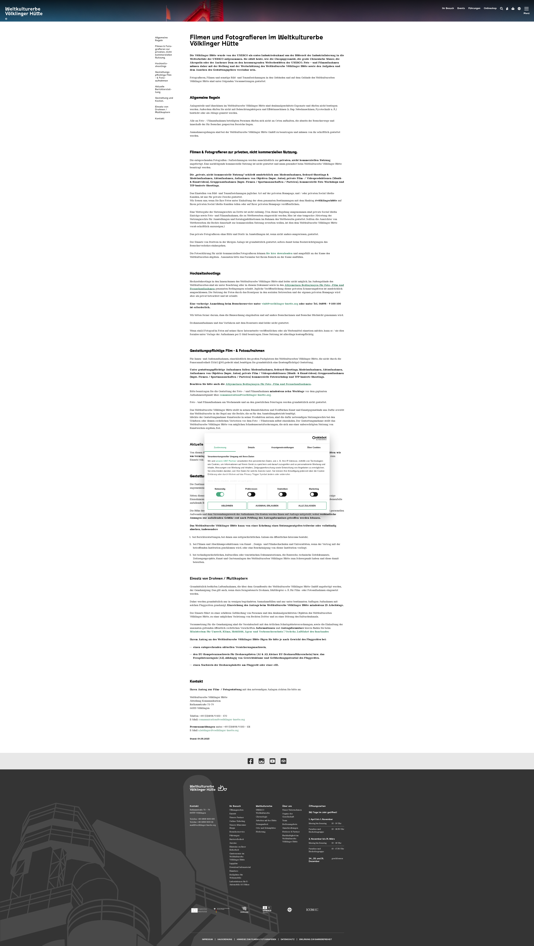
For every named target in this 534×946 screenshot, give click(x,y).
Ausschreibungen (290, 828)
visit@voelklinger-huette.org (280, 303)
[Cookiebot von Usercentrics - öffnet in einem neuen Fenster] (314, 438)
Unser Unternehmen (292, 810)
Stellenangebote (289, 824)
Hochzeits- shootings (161, 65)
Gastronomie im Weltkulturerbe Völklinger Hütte (237, 857)
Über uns (287, 806)
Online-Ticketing (237, 821)
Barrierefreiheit (236, 839)
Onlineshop (490, 8)
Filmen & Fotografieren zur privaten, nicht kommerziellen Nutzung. (163, 52)
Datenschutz (288, 939)
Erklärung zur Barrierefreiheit (315, 939)
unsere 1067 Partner (226, 461)
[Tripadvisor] (283, 761)
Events (461, 8)
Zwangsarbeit (262, 824)
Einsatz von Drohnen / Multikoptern (162, 109)
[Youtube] (272, 761)
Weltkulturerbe (264, 806)
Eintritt (232, 814)
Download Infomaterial (240, 867)
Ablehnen (227, 505)
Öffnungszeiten (236, 810)
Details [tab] (251, 447)
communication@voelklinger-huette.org (222, 719)
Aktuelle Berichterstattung (163, 89)
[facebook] (250, 761)
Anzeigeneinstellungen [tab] (282, 447)
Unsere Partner (236, 817)
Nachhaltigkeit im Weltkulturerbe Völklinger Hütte (290, 838)
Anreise (233, 843)
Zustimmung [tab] (220, 447)
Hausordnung (224, 939)
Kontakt (159, 118)
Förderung (260, 832)
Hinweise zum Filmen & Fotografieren (256, 939)
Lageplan (233, 863)
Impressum (207, 939)
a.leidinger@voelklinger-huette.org (218, 730)
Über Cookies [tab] (314, 447)
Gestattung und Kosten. (164, 99)
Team (284, 820)
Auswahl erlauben (267, 505)
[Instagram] (261, 761)
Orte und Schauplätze (266, 828)
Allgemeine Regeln (161, 39)
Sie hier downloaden (279, 253)
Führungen (474, 8)
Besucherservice (237, 832)
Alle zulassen (307, 505)
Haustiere (233, 871)
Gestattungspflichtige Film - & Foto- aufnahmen (163, 76)
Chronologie (261, 817)
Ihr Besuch (448, 8)
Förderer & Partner (291, 832)
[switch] (251, 494)
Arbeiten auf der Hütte (266, 820)
